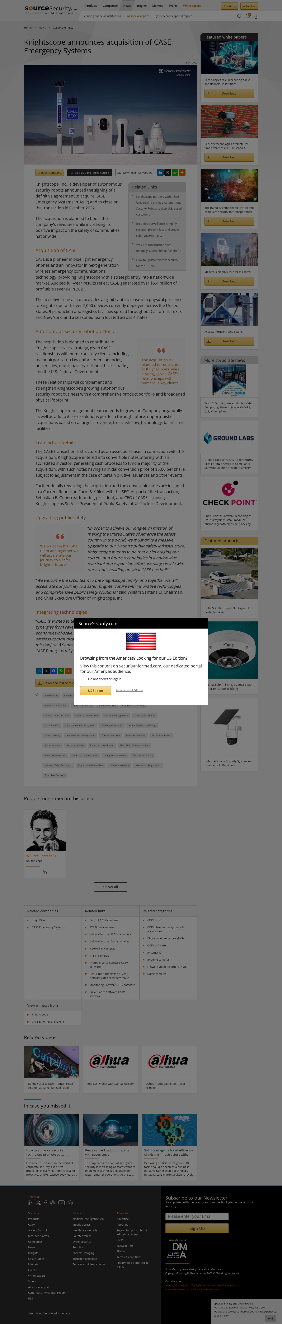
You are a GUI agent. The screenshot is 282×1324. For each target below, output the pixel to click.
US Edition (95, 691)
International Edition (129, 690)
